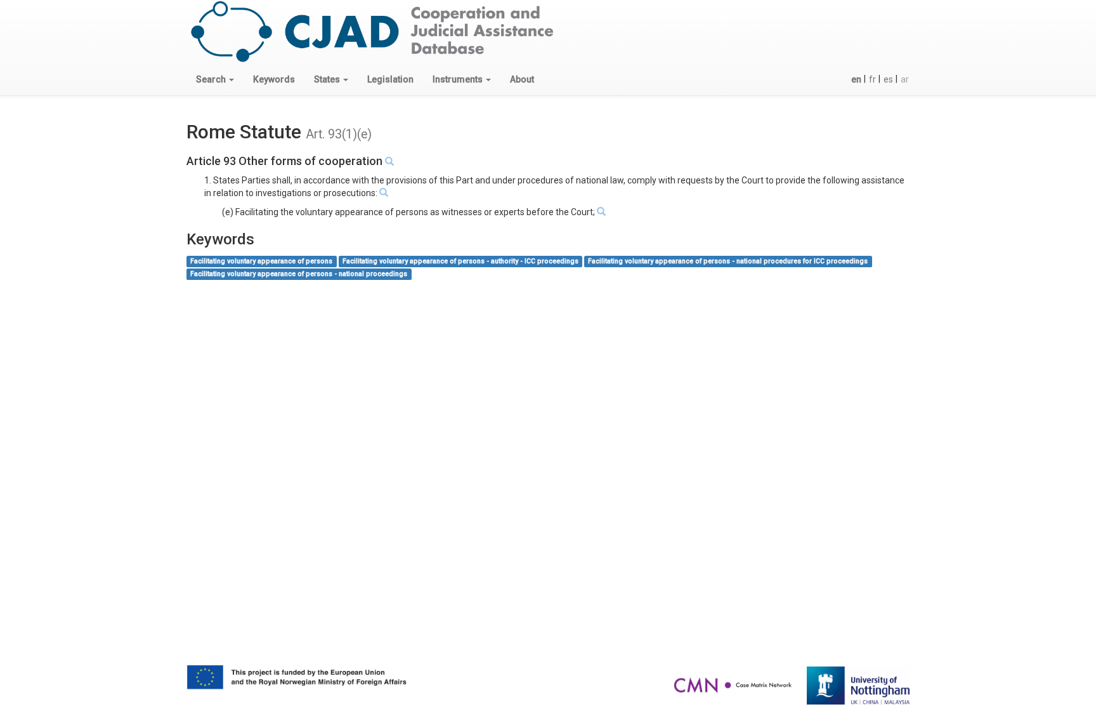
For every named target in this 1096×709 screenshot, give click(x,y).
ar (905, 79)
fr (872, 79)
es (888, 79)
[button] (215, 79)
